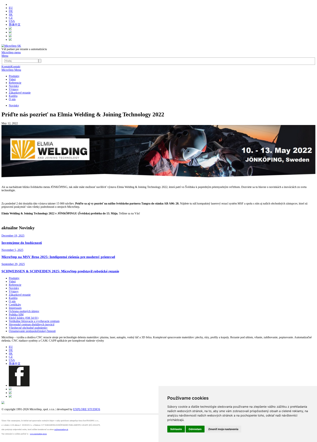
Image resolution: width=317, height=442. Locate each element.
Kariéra (13, 95)
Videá (12, 79)
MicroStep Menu (11, 69)
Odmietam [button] (195, 429)
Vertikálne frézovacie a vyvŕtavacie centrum (34, 321)
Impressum (15, 307)
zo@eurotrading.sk (61, 429)
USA (12, 21)
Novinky (14, 86)
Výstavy (14, 89)
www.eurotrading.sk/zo (38, 434)
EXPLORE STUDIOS (86, 409)
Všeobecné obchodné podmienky (28, 327)
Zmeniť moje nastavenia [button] (223, 429)
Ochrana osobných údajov (24, 311)
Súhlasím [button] (176, 429)
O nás (12, 99)
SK (11, 14)
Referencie (15, 82)
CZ (11, 17)
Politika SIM (16, 314)
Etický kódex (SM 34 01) (23, 317)
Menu (4, 55)
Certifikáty (15, 304)
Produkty (14, 76)
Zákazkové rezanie (20, 92)
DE (11, 11)
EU (11, 7)
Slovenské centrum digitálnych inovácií (31, 324)
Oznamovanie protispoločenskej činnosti (32, 331)
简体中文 (15, 24)
